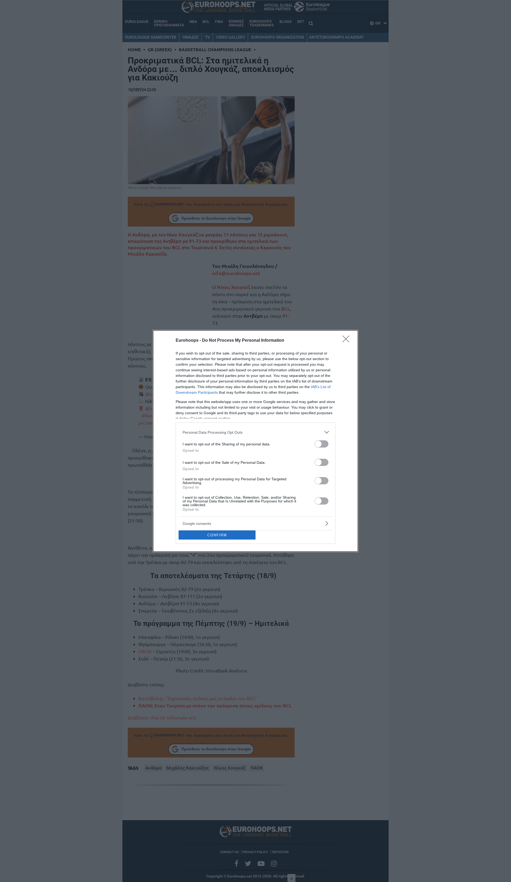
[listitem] (255, 432)
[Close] (348, 341)
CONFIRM (217, 535)
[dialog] (255, 441)
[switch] (321, 444)
